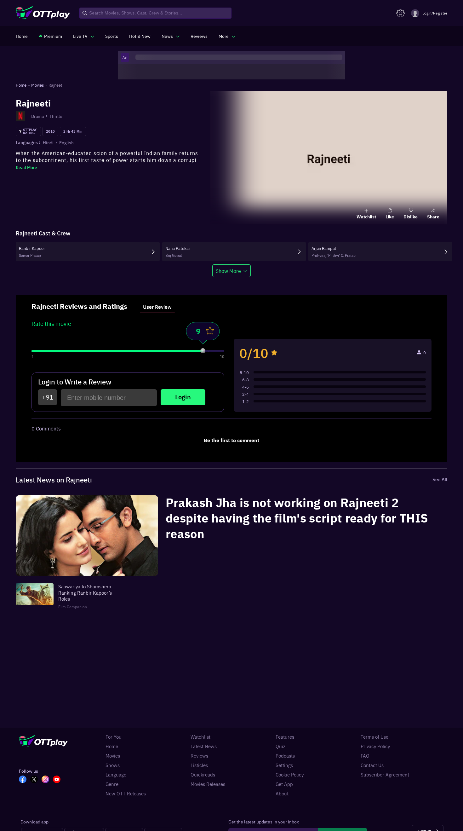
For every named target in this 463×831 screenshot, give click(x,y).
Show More (228, 270)
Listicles (199, 765)
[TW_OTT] (36, 780)
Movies (113, 756)
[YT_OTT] (58, 780)
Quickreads (203, 774)
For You (114, 737)
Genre (112, 784)
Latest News (204, 746)
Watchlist (200, 737)
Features (285, 737)
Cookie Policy (290, 774)
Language (116, 774)
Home (112, 746)
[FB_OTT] (24, 780)
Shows (113, 765)
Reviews (199, 756)
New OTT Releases (126, 793)
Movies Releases (208, 784)
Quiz (280, 746)
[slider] (202, 350)
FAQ (365, 756)
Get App (284, 784)
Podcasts (285, 756)
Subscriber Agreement (385, 774)
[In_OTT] (47, 780)
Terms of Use (374, 737)
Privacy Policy (375, 746)
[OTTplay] (43, 13)
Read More (26, 167)
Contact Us (372, 765)
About (282, 793)
